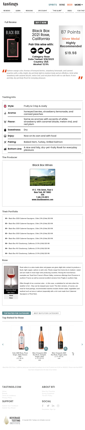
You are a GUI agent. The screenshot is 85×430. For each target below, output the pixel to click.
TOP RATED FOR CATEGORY (16, 313)
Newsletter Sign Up (48, 409)
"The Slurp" (57, 10)
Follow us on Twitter (49, 406)
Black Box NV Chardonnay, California (24, 243)
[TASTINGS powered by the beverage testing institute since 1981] (10, 5)
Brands (4, 393)
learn (18, 10)
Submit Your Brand (8, 408)
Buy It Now (41, 22)
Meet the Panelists (48, 391)
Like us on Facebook (44, 406)
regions (29, 10)
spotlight (42, 10)
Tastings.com (35, 420)
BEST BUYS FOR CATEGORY (46, 313)
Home (4, 391)
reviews (7, 10)
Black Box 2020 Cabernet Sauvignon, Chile (25, 218)
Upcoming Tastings (59, 406)
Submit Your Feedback (10, 406)
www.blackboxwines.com (42, 199)
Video (69, 10)
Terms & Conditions (9, 395)
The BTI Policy (47, 395)
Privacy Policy (7, 398)
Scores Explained (48, 393)
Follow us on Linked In (54, 406)
